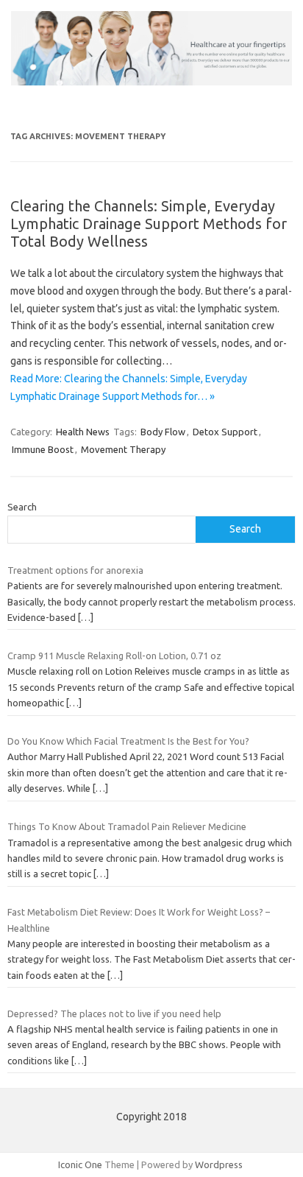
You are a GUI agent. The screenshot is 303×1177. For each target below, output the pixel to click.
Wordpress (219, 1164)
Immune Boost (43, 449)
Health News (83, 431)
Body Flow (162, 431)
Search (22, 507)
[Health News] (151, 82)
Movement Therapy (123, 449)
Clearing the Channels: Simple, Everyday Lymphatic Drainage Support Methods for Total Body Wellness (148, 223)
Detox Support (225, 431)
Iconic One (80, 1164)
